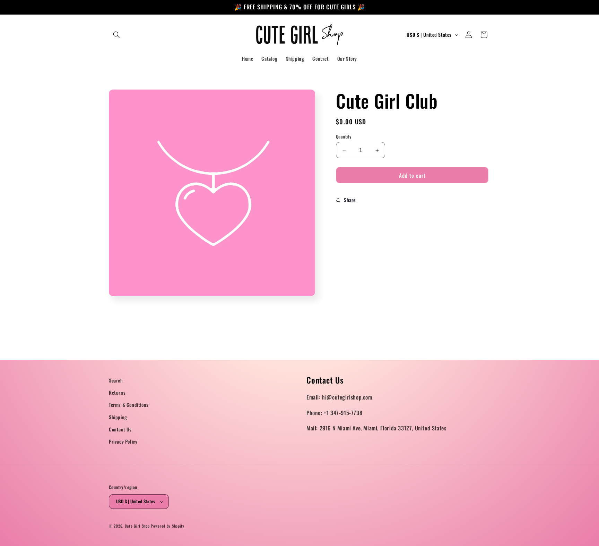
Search (116, 380)
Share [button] (350, 199)
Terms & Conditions (129, 404)
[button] (116, 34)
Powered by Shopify (167, 526)
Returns (117, 392)
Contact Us (120, 429)
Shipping (118, 417)
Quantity (343, 136)
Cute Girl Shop (137, 526)
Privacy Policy (123, 441)
